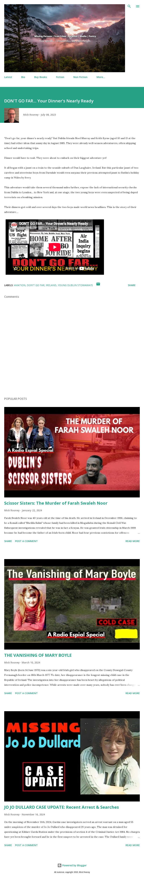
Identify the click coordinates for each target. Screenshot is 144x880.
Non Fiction (80, 77)
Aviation (19, 285)
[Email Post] (98, 285)
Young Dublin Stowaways (75, 285)
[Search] (129, 6)
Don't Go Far (35, 285)
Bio (23, 77)
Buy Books (40, 77)
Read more (133, 541)
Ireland (51, 285)
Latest (8, 77)
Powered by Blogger (74, 865)
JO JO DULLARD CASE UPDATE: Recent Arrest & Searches (61, 807)
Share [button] (132, 285)
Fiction (60, 77)
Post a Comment (26, 541)
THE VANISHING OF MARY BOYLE (38, 655)
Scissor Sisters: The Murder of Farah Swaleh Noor (55, 503)
